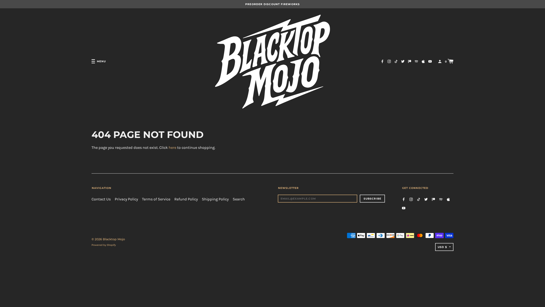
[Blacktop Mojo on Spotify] (416, 61)
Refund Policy (186, 199)
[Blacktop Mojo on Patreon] (409, 61)
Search (239, 199)
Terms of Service (156, 199)
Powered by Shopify (104, 244)
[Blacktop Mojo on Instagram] (389, 61)
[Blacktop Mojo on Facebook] (382, 61)
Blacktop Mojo (114, 239)
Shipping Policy (215, 199)
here (172, 147)
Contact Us (101, 199)
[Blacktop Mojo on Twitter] (402, 61)
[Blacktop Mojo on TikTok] (396, 61)
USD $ (442, 247)
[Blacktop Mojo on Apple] (423, 61)
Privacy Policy (126, 199)
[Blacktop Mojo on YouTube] (430, 61)
